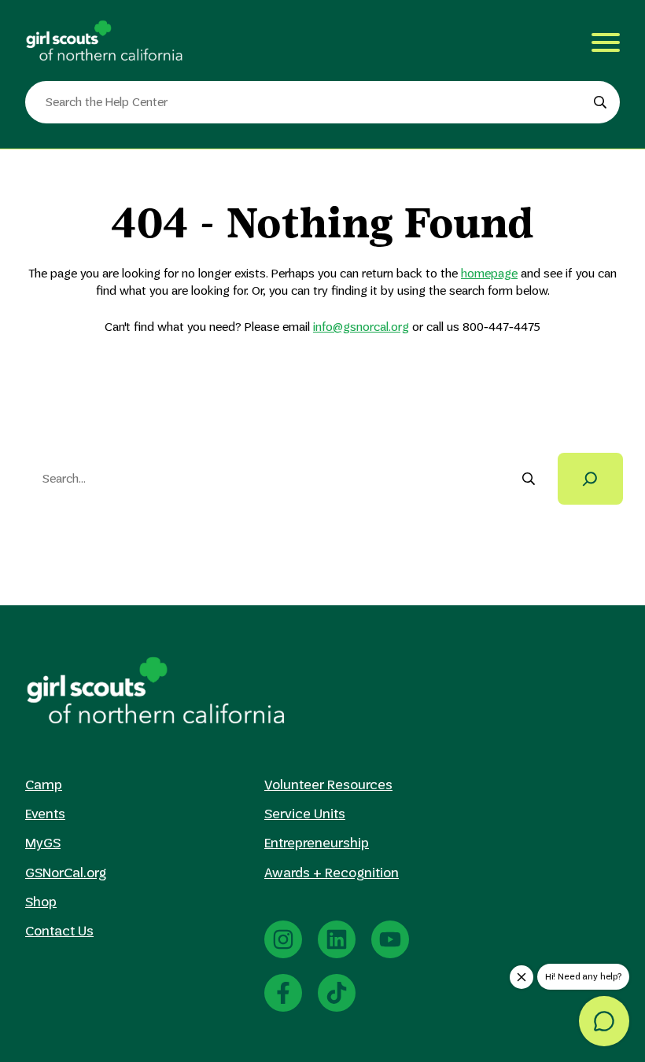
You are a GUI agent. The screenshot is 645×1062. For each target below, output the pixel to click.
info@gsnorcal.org (361, 326)
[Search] (591, 479)
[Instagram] (283, 939)
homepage (489, 273)
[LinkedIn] (337, 939)
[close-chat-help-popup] (521, 977)
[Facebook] (283, 993)
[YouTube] (390, 939)
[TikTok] (337, 993)
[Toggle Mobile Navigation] (606, 42)
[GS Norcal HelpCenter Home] (103, 40)
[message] (604, 1021)
